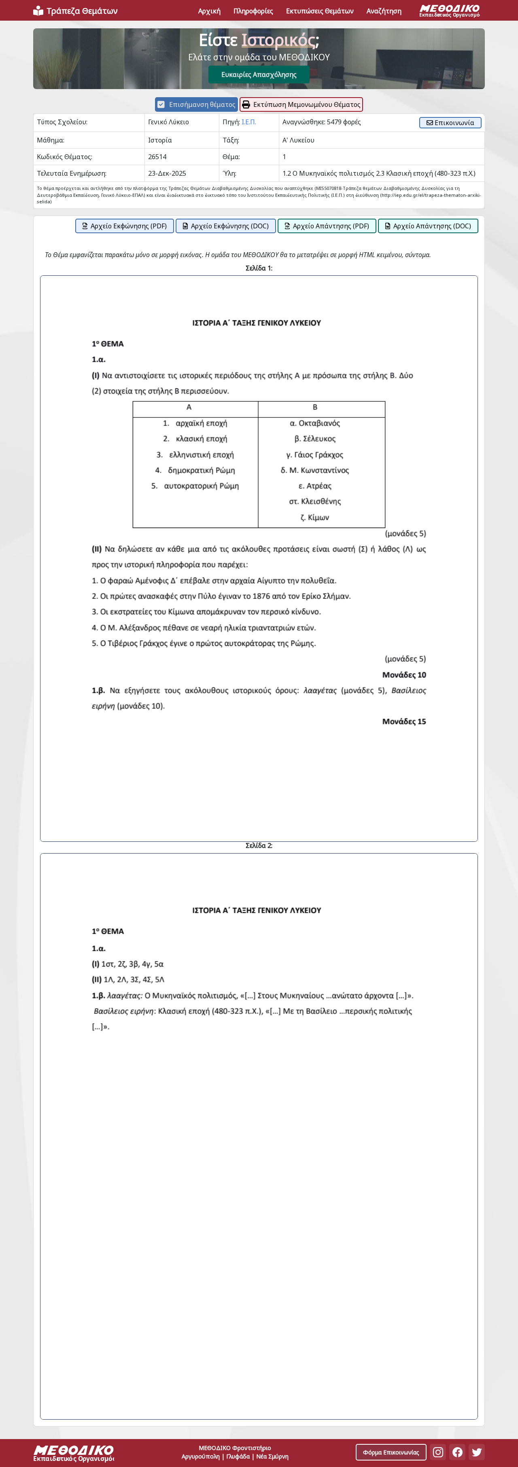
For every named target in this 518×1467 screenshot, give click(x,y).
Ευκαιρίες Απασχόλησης (259, 74)
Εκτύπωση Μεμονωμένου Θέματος (307, 104)
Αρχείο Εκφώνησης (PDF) (129, 225)
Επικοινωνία (453, 122)
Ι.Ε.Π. (249, 121)
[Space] (73, 1455)
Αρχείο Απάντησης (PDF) (331, 225)
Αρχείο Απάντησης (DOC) (432, 225)
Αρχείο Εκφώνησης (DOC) (230, 225)
